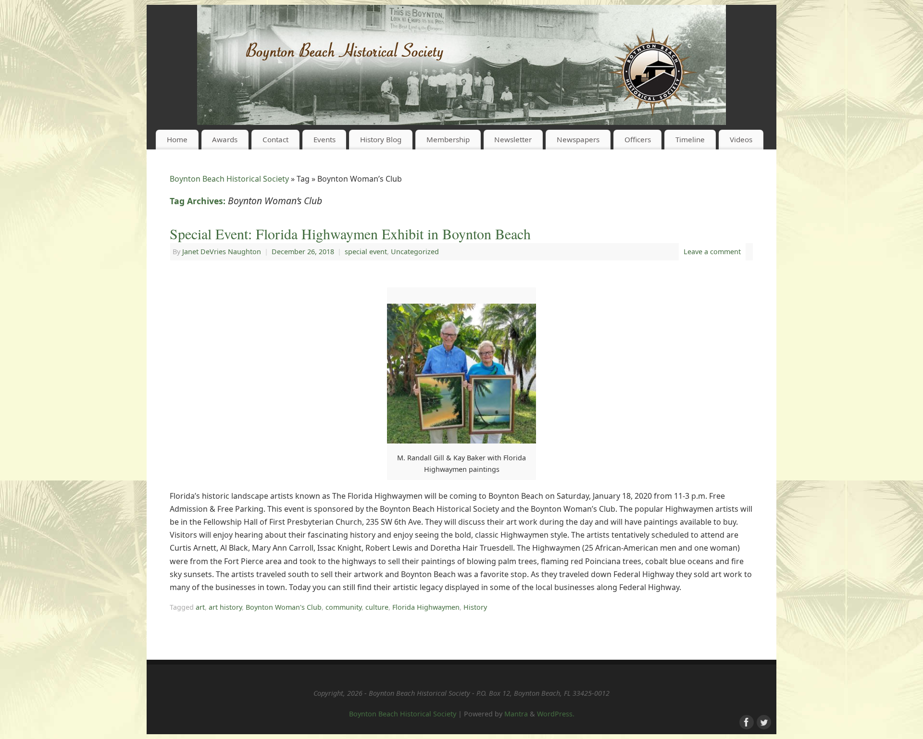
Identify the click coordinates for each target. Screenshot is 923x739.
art (200, 607)
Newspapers (578, 139)
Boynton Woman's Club (284, 607)
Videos (741, 139)
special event (366, 251)
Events (324, 139)
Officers (637, 139)
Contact (275, 139)
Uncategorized (415, 251)
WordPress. (555, 713)
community (343, 607)
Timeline (690, 139)
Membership (448, 139)
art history (225, 607)
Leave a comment (712, 251)
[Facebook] (745, 721)
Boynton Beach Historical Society (229, 178)
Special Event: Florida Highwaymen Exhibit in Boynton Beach (350, 233)
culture (376, 607)
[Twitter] (763, 721)
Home (177, 139)
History (475, 607)
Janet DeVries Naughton (221, 251)
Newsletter (513, 139)
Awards (224, 139)
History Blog (380, 139)
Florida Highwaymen (426, 607)
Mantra (516, 713)
